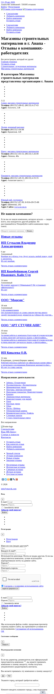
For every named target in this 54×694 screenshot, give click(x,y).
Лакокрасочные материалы (18, 397)
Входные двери (13, 404)
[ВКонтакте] (3, 479)
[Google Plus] (16, 479)
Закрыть (5, 645)
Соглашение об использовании (29, 629)
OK (2, 631)
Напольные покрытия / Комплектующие (24, 392)
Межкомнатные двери (16, 387)
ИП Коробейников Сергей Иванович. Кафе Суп (19, 273)
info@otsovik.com (8, 489)
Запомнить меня (11, 507)
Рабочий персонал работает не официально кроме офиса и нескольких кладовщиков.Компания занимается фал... (26, 364)
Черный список (13, 453)
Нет (9, 676)
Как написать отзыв (15, 444)
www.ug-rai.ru (20, 207)
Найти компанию (14, 18)
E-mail (4, 502)
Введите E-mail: (8, 551)
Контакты (6, 437)
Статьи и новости (10, 434)
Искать (29, 231)
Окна (8, 401)
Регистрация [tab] (12, 539)
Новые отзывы (13, 458)
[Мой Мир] (11, 479)
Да (3, 676)
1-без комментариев (10, 310)
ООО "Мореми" (12, 300)
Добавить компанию (15, 16)
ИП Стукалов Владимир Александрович (18, 244)
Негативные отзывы (15, 465)
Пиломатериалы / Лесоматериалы (21, 385)
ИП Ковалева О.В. (14, 352)
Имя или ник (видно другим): (15, 546)
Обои (8, 406)
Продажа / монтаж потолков (18, 390)
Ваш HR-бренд (8, 431)
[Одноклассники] (8, 479)
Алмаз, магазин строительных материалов (20, 103)
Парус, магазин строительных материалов (20, 151)
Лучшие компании (14, 456)
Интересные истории (15, 467)
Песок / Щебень (13, 408)
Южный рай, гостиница (12, 200)
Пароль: (5, 563)
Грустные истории (14, 474)
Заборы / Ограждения (16, 383)
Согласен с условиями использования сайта (23, 586)
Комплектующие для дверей (19, 399)
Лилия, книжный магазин (12, 127)
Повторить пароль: (9, 568)
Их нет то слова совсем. (11, 367)
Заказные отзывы (14, 460)
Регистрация (14, 7)
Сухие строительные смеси (18, 418)
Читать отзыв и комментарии (14, 266)
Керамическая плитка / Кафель (20, 413)
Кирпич (9, 394)
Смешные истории (14, 469)
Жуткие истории (13, 472)
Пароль (4, 505)
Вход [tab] (8, 541)
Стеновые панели (14, 415)
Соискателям (12, 14)
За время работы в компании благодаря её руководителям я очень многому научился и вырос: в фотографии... (27, 336)
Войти (4, 7)
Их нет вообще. (8, 261)
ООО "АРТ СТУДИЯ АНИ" (21, 325)
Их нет (4, 290)
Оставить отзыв (13, 21)
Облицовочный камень (16, 411)
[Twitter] (5, 479)
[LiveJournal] (14, 479)
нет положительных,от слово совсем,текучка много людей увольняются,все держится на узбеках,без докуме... (27, 313)
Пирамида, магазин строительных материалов (21, 176)
